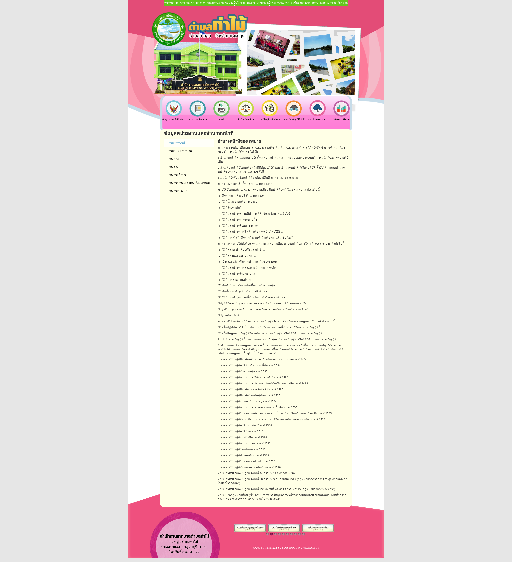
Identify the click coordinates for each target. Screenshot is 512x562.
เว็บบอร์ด (343, 2)
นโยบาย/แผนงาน (245, 2)
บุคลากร (200, 2)
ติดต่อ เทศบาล (328, 2)
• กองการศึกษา (176, 175)
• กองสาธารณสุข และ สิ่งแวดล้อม (188, 183)
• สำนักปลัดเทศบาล (179, 151)
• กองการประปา (177, 191)
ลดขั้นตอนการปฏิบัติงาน (304, 2)
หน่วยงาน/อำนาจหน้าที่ (220, 2)
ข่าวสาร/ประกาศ (279, 2)
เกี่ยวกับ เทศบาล (185, 2)
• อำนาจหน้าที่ (176, 143)
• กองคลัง (173, 159)
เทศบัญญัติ (263, 2)
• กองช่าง (172, 167)
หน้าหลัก (169, 2)
